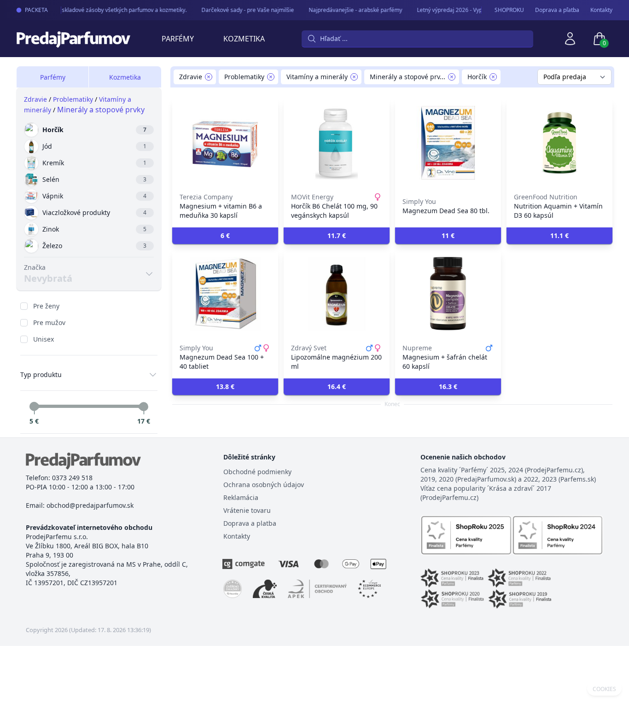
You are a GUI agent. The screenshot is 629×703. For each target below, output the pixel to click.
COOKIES (604, 689)
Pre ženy (46, 306)
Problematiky (73, 99)
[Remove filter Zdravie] (208, 77)
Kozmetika (244, 39)
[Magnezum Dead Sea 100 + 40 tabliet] (225, 294)
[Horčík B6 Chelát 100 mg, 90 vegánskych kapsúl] (336, 143)
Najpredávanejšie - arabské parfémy (351, 10)
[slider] (34, 406)
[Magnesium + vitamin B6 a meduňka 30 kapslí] (225, 143)
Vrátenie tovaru (247, 510)
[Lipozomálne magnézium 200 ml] (336, 294)
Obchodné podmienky (257, 471)
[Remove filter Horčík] (493, 77)
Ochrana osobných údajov (263, 484)
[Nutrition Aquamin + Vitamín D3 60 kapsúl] (559, 143)
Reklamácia (240, 497)
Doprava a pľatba (557, 10)
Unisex (43, 339)
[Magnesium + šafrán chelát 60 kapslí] (448, 294)
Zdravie (35, 99)
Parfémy (178, 39)
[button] (225, 235)
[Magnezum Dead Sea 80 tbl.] (448, 143)
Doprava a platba (249, 523)
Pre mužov (49, 322)
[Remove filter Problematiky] (270, 77)
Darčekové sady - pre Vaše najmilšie (244, 10)
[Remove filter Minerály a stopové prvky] (451, 77)
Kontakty (601, 10)
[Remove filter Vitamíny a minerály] (354, 77)
